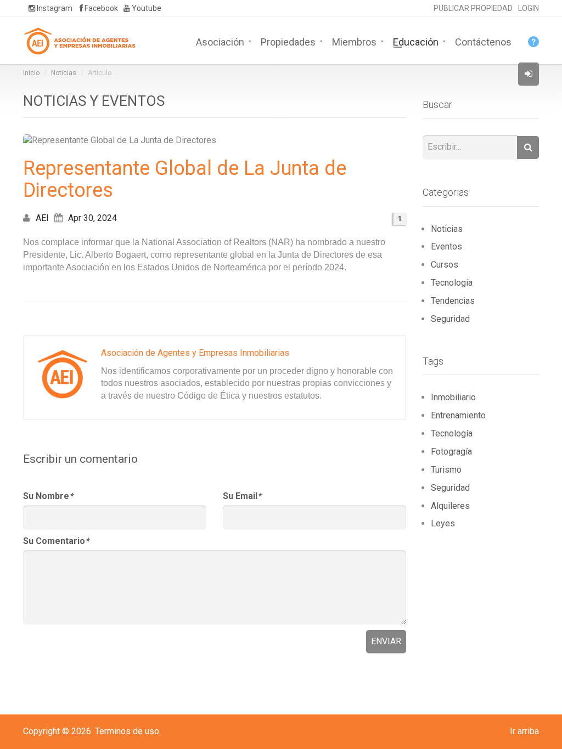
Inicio (31, 73)
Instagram (53, 8)
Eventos (446, 246)
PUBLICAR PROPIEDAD (473, 8)
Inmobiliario (453, 397)
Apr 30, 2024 (92, 218)
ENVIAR (386, 641)
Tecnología (452, 282)
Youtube (145, 8)
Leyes (443, 523)
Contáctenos (483, 41)
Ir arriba (524, 731)
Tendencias (453, 301)
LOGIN (528, 8)
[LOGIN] (528, 74)
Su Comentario (56, 541)
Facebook (100, 8)
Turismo (446, 469)
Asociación (220, 41)
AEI (42, 218)
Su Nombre (48, 496)
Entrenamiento (458, 415)
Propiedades (288, 41)
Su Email (242, 496)
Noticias (63, 73)
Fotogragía (451, 451)
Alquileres (450, 506)
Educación (416, 41)
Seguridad (450, 319)
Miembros (354, 41)
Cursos (444, 264)
